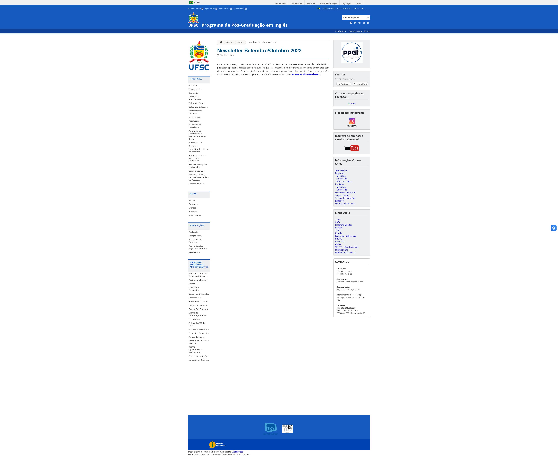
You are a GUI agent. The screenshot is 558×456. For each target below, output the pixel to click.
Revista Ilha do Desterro (195, 240)
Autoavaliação (195, 142)
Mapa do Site (358, 9)
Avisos (192, 200)
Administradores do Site (359, 31)
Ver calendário (359, 84)
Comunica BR (296, 3)
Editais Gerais (195, 215)
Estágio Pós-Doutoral (198, 309)
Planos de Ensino (197, 337)
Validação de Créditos (199, 360)
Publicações (194, 232)
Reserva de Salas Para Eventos (199, 342)
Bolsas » (193, 283)
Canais (359, 3)
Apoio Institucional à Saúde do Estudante (198, 274)
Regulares (339, 173)
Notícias (229, 42)
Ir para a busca (225, 9)
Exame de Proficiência (345, 236)
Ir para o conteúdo (195, 9)
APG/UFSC (340, 241)
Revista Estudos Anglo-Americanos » (198, 247)
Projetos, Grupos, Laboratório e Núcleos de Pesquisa (199, 177)
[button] (344, 83)
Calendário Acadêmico (194, 288)
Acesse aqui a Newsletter (306, 74)
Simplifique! (280, 3)
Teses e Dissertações (198, 356)
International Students (345, 252)
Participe (311, 3)
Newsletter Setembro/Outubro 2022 (263, 42)
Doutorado (342, 178)
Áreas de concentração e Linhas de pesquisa (199, 149)
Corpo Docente (342, 195)
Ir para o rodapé (239, 9)
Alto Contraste (344, 9)
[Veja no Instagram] (364, 23)
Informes (193, 211)
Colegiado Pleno (196, 103)
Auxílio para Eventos (198, 280)
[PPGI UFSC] (351, 151)
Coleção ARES (195, 235)
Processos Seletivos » (199, 329)
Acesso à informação (328, 3)
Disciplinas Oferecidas (199, 294)
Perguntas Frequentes (199, 333)
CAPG (337, 230)
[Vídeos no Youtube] (359, 23)
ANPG (338, 244)
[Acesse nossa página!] (352, 103)
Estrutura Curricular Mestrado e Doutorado (197, 158)
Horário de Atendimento (195, 98)
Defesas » (193, 204)
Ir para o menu (211, 9)
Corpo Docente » (196, 171)
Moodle (338, 233)
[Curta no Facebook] (351, 23)
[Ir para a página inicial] (220, 42)
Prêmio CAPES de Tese (197, 324)
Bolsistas (339, 184)
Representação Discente (196, 112)
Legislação (346, 3)
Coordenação (195, 89)
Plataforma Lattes (343, 224)
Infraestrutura (195, 117)
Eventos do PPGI (196, 183)
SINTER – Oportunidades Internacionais (196, 350)
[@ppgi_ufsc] (352, 126)
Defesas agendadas (344, 203)
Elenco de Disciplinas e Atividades (198, 165)
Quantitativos (341, 170)
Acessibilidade (329, 9)
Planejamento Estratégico (195, 126)
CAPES (338, 219)
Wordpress (237, 451)
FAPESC (339, 227)
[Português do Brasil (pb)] (319, 9)
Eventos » (193, 207)
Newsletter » (194, 252)
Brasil (197, 2)
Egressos (339, 200)
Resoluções (194, 121)
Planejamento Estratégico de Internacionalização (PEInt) (197, 135)
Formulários (194, 319)
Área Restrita (340, 31)
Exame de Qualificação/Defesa (198, 314)
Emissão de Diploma (198, 301)
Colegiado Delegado (198, 107)
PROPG (338, 238)
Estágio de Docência (198, 305)
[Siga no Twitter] (355, 23)
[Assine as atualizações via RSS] (368, 23)
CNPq (337, 222)
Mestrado (341, 175)
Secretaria (193, 93)
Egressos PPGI (195, 297)
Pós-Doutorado (344, 181)
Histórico (193, 85)
